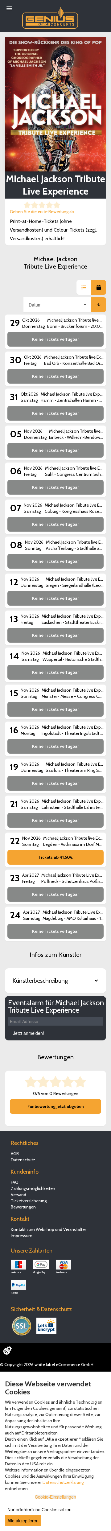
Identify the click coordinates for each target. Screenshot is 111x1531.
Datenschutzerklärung (63, 1482)
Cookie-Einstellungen (55, 1497)
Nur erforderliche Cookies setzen (39, 1509)
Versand (18, 1194)
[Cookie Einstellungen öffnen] (7, 1350)
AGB (15, 1153)
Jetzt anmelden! (28, 1033)
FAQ (14, 1182)
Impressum (21, 1235)
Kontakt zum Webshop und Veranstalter (48, 1229)
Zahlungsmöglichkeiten (33, 1188)
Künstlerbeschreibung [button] (40, 980)
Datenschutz (23, 1160)
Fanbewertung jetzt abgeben (55, 1106)
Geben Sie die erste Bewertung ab (42, 211)
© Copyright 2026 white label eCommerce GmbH (46, 1364)
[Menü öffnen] (9, 8)
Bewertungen (23, 1207)
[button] (83, 287)
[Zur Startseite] (50, 16)
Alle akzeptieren (23, 1520)
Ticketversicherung (29, 1201)
